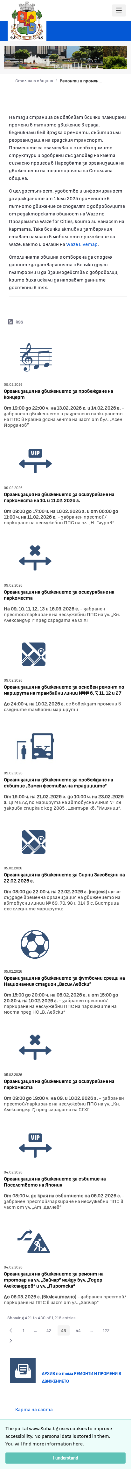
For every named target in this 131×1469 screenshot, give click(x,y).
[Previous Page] (11, 1330)
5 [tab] (105, 61)
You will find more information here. (44, 1443)
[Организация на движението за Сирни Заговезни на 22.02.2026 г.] (33, 841)
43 (65, 1331)
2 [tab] (86, 61)
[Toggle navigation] (119, 10)
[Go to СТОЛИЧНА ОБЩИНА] (27, 20)
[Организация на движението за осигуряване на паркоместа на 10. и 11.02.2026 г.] (35, 460)
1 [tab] (79, 61)
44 (80, 1331)
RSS (19, 321)
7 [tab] (118, 61)
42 (50, 1331)
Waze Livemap (82, 244)
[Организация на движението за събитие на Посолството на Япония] (35, 1144)
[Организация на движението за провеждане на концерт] (35, 356)
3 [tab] (92, 61)
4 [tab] (98, 61)
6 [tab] (111, 61)
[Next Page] (11, 1341)
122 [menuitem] (108, 1331)
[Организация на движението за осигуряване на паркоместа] (35, 557)
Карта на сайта (34, 1409)
